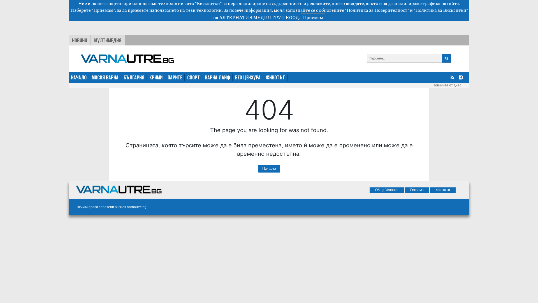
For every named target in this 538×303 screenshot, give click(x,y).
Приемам (313, 17)
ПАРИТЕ (175, 77)
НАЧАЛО (79, 77)
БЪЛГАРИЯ (134, 77)
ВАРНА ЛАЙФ (217, 77)
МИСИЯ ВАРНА (105, 77)
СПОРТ (193, 77)
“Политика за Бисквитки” (441, 10)
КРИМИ (156, 77)
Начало (269, 168)
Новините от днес (447, 85)
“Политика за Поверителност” (377, 10)
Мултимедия (107, 40)
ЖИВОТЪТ (275, 77)
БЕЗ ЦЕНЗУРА (248, 77)
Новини (79, 40)
